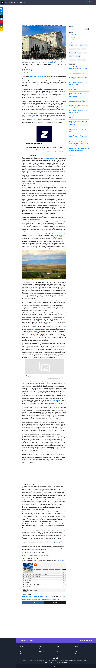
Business (21, 646)
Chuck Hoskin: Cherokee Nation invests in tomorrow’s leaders (78, 88)
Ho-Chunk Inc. (60, 660)
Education (40, 644)
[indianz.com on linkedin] (91, 640)
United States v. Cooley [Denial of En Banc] (31, 556)
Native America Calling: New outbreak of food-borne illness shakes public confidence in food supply (78, 122)
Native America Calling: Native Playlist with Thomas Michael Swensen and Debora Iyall (78, 73)
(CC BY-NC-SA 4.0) (53, 62)
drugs (86, 45)
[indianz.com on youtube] (83, 2)
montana (80, 52)
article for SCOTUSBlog (35, 541)
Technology (77, 651)
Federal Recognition (42, 649)
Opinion (76, 644)
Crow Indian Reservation (49, 159)
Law (72, 36)
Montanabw (41, 279)
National (73, 38)
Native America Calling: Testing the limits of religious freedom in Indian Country (78, 101)
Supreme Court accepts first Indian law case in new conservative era (43, 597)
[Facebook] (1, 8)
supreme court (72, 60)
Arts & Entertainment (24, 644)
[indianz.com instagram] (85, 2)
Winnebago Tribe (85, 660)
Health (39, 654)
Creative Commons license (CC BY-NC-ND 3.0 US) (49, 543)
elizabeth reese (72, 49)
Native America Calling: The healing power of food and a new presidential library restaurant (79, 150)
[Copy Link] (1, 29)
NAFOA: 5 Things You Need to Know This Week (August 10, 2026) (78, 83)
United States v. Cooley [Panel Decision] (31, 554)
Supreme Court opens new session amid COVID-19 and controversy (36, 600)
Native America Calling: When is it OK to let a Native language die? (78, 106)
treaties (79, 60)
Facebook (29, 376)
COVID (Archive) (22, 2)
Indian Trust (74, 34)
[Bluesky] (1, 11)
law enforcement (72, 52)
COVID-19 (21, 654)
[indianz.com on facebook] (79, 640)
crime (77, 45)
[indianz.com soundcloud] (80, 2)
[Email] (1, 27)
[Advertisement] (55, 15)
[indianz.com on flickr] (94, 2)
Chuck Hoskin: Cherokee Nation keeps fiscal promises (78, 116)
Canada (21, 649)
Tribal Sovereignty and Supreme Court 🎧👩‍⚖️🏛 (39, 77)
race (85, 52)
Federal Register (41, 651)
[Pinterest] (1, 21)
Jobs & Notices (60, 649)
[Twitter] (1, 19)
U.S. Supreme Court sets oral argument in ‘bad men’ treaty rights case (37, 596)
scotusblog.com (25, 74)
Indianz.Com (25, 25)
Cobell (21, 651)
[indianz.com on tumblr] (89, 2)
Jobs (9, 2)
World (76, 654)
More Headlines (72, 155)
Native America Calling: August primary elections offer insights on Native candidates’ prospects (77, 94)
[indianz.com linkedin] (87, 2)
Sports (76, 649)
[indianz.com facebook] (76, 2)
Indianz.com (58, 666)
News (6, 2)
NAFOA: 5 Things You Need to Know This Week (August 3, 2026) (78, 111)
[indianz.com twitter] (78, 2)
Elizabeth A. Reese (26, 531)
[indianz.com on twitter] (80, 640)
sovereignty (78, 56)
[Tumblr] (1, 24)
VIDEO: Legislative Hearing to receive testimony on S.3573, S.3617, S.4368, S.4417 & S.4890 (78, 136)
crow (81, 45)
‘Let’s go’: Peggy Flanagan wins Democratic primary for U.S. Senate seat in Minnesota (78, 67)
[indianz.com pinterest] (92, 2)
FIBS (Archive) (14, 2)
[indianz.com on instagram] (86, 640)
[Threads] (1, 16)
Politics (73, 39)
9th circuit (71, 45)
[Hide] (0, 31)
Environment (40, 646)
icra (78, 49)
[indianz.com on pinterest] (88, 640)
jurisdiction (84, 49)
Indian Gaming (59, 644)
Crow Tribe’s (32, 115)
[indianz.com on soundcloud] (82, 640)
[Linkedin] (1, 13)
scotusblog (71, 56)
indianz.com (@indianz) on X (34, 143)
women (84, 60)
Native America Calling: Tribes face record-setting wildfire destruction (78, 78)
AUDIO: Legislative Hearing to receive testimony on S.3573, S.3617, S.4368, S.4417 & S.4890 (78, 129)
